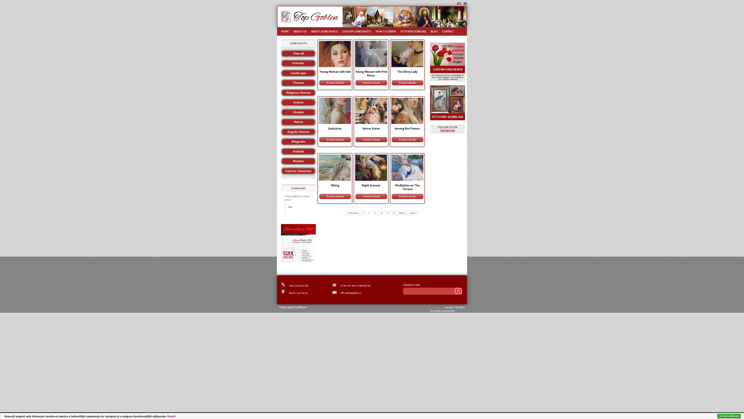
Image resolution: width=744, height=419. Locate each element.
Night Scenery (371, 185)
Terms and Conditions (293, 307)
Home (285, 31)
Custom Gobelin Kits (356, 31)
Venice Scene (371, 128)
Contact (448, 31)
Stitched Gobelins (413, 31)
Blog (434, 31)
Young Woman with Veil (334, 72)
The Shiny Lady (407, 72)
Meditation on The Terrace (407, 187)
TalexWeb (460, 311)
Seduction (335, 128)
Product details (335, 82)
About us (300, 31)
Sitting (335, 185)
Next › (402, 212)
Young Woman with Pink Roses (371, 73)
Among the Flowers (407, 128)
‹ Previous (353, 212)
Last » (413, 212)
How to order (386, 31)
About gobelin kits (324, 31)
